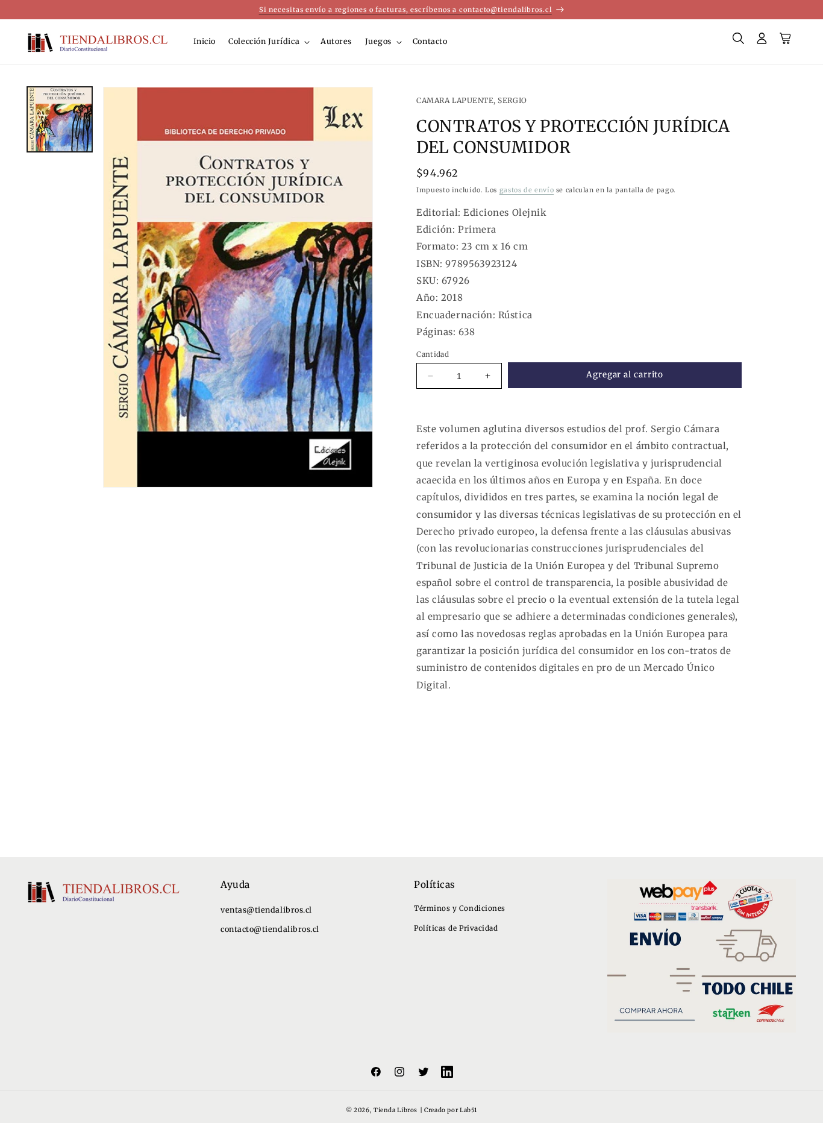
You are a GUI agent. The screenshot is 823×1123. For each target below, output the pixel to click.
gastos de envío (526, 190)
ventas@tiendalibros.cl (266, 909)
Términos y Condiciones (459, 908)
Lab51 (468, 1110)
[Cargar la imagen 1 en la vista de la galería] (59, 119)
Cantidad (432, 354)
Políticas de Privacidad (456, 928)
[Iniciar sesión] (762, 42)
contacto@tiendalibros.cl (270, 929)
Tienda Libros (396, 1110)
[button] (268, 41)
